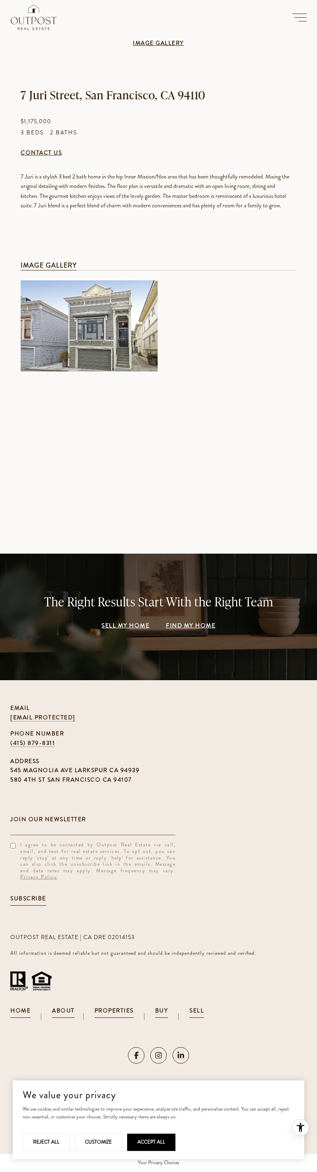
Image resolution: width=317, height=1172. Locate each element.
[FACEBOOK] (136, 1055)
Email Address (92, 819)
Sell (196, 1011)
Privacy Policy (38, 877)
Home (20, 1011)
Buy (161, 1011)
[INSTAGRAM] (158, 1055)
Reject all (46, 1142)
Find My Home (190, 625)
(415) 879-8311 (32, 743)
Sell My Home (125, 625)
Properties (114, 1011)
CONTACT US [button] (41, 153)
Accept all (151, 1142)
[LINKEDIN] (181, 1055)
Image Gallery (158, 43)
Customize (98, 1142)
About (63, 1011)
